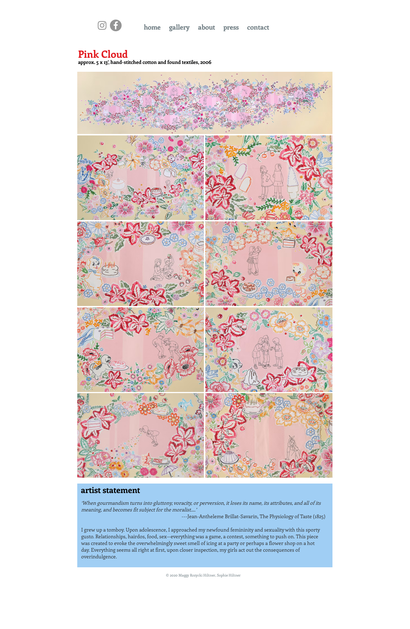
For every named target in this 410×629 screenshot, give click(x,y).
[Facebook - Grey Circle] (116, 25)
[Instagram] (102, 25)
